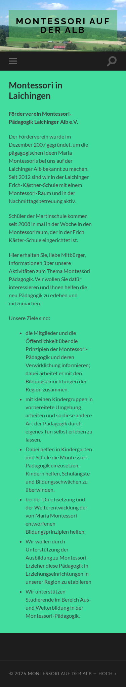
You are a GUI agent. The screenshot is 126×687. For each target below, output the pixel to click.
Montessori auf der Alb (63, 25)
